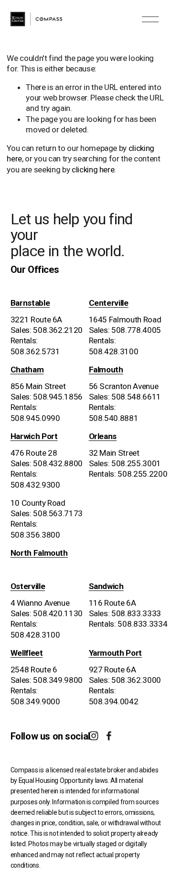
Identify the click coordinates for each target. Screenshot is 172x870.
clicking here (93, 169)
